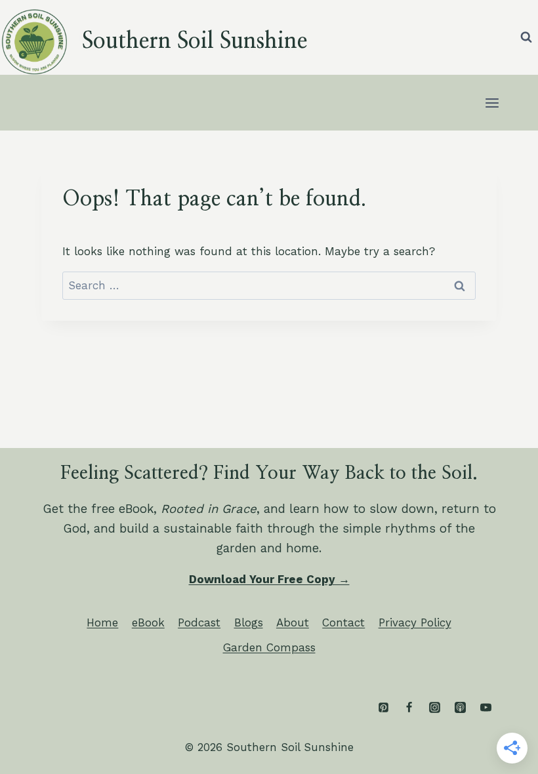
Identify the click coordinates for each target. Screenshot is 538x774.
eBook (148, 622)
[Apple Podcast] (460, 708)
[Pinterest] (383, 708)
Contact (343, 622)
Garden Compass (269, 647)
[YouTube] (485, 708)
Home (102, 622)
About (292, 622)
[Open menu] (491, 102)
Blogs (248, 622)
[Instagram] (434, 708)
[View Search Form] (526, 37)
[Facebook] (409, 708)
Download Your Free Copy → (269, 579)
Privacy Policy (415, 622)
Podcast (199, 622)
